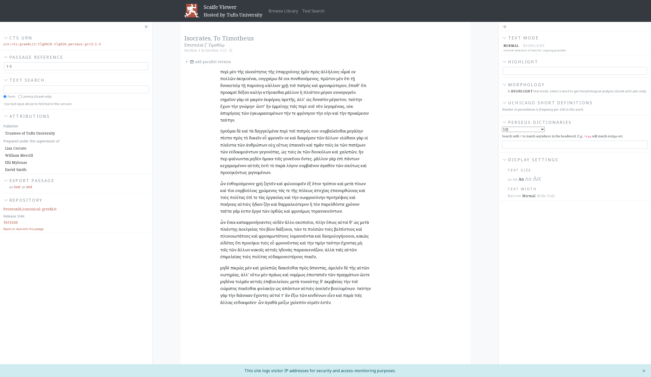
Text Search (313, 11)
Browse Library (283, 11)
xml (29, 186)
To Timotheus (233, 38)
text (17, 186)
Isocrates (197, 38)
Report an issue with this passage (23, 229)
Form (11, 96)
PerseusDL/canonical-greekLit (29, 209)
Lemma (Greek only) (37, 96)
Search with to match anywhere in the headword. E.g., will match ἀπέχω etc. (562, 136)
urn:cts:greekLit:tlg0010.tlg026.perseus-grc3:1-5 (52, 44)
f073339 (10, 223)
